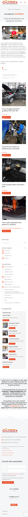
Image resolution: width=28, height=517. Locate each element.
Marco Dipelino (13, 331)
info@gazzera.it (15, 406)
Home (9, 9)
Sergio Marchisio (13, 346)
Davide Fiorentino (8, 362)
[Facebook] (12, 505)
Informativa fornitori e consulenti (7, 455)
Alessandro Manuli (14, 323)
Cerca (24, 243)
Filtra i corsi (4, 69)
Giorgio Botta (12, 354)
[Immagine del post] (5, 325)
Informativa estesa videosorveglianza (8, 452)
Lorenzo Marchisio (14, 339)
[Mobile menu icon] (24, 2)
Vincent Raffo (6, 315)
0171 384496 (14, 489)
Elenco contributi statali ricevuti (7, 450)
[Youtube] (14, 505)
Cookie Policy (4, 514)
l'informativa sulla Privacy (13, 474)
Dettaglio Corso (6, 117)
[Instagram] (16, 505)
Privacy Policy (4, 511)
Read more (5, 320)
